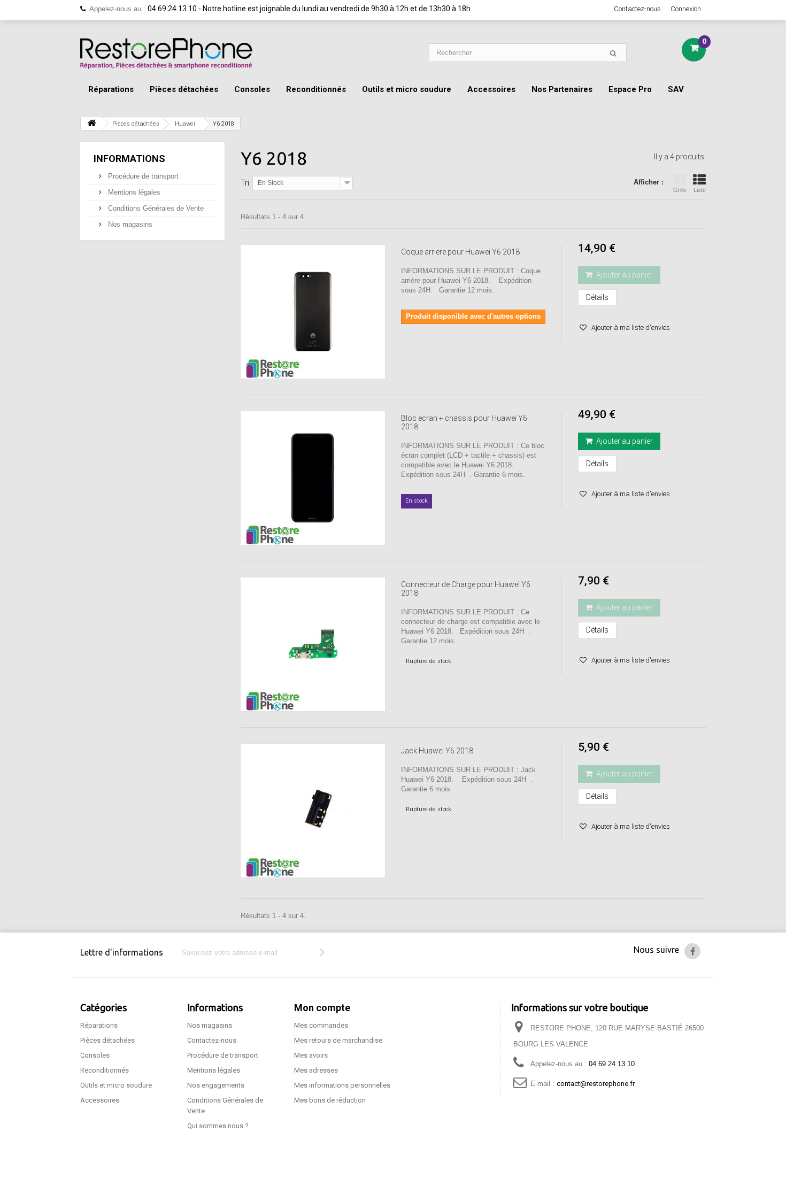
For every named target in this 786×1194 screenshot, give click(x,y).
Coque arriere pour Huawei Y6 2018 (460, 252)
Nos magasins (129, 224)
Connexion (686, 9)
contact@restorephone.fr (596, 1084)
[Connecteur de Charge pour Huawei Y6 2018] (313, 644)
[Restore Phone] (166, 53)
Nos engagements (215, 1085)
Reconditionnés (316, 89)
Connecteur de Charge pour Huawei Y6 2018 (465, 588)
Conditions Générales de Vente (155, 208)
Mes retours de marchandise (338, 1040)
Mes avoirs (311, 1055)
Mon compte (322, 1007)
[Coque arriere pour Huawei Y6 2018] (313, 312)
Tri (245, 183)
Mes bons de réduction (330, 1100)
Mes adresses (316, 1070)
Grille (680, 190)
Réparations (111, 89)
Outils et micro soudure (406, 89)
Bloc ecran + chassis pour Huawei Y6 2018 (464, 422)
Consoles (252, 89)
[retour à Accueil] (91, 123)
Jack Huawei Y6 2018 (437, 750)
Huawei (185, 123)
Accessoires (491, 89)
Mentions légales (133, 192)
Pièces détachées (184, 89)
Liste (699, 190)
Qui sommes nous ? (218, 1126)
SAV (676, 89)
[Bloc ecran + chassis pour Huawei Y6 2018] (313, 478)
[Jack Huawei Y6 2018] (313, 810)
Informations (129, 158)
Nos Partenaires (561, 89)
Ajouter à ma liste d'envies (630, 327)
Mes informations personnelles (342, 1085)
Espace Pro (630, 89)
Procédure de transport (142, 176)
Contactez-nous (637, 9)
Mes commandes (321, 1025)
